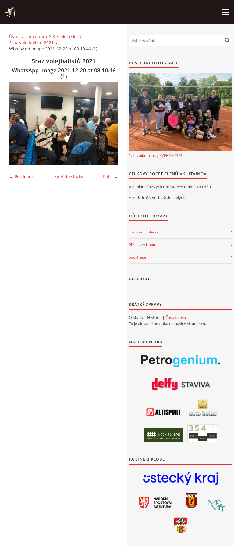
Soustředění (139, 257)
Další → (110, 176)
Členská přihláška (144, 232)
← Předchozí (22, 176)
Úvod (14, 36)
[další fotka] (108, 123)
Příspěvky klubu (142, 244)
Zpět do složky (68, 176)
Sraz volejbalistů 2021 (31, 42)
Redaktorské (65, 36)
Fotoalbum (36, 36)
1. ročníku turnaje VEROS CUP (155, 155)
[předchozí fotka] (19, 123)
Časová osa (175, 317)
